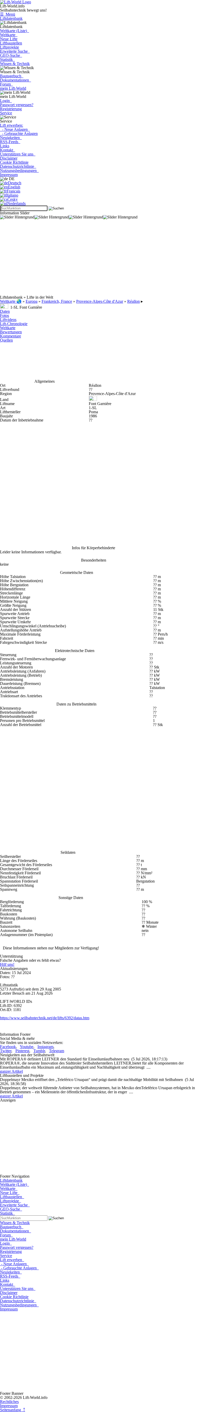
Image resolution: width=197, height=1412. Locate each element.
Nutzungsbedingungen (19, 170)
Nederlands (16, 203)
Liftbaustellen (11, 43)
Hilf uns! (7, 964)
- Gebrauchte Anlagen (19, 133)
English (14, 187)
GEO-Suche (11, 55)
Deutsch (14, 183)
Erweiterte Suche (15, 51)
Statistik (7, 59)
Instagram (45, 1046)
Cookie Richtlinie (14, 162)
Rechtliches (9, 1401)
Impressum (9, 174)
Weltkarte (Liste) (14, 31)
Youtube (26, 1046)
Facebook (8, 1046)
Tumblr (39, 1051)
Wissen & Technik (15, 63)
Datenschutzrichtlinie (18, 166)
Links (4, 146)
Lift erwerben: (11, 125)
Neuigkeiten (11, 137)
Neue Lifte (8, 39)
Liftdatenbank (11, 18)
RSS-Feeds (10, 142)
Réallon (133, 301)
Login (6, 100)
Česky (12, 199)
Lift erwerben (12, 1260)
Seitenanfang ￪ (12, 1410)
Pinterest (22, 1051)
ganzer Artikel (11, 1071)
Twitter (5, 1051)
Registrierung (11, 109)
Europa (31, 301)
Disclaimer (8, 158)
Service (6, 113)
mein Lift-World (13, 88)
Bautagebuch (11, 76)
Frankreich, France (57, 301)
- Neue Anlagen (15, 129)
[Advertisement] (98, 259)
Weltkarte (8, 35)
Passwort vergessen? (16, 105)
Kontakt (7, 150)
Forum (6, 84)
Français (13, 191)
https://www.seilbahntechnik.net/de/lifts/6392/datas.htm (44, 1018)
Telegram (56, 1051)
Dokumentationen (15, 80)
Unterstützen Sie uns (17, 154)
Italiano (12, 195)
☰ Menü (7, 14)
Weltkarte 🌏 (11, 301)
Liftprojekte (9, 47)
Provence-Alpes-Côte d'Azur (99, 301)
